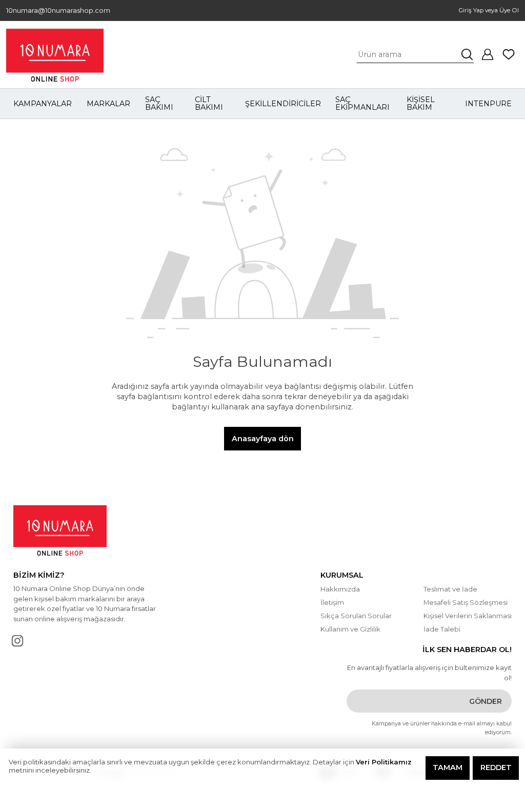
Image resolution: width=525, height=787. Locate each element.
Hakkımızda (340, 589)
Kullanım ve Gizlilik (350, 629)
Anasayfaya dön (263, 438)
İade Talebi (441, 629)
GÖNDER (485, 701)
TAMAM (447, 767)
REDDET (496, 767)
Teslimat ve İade (450, 589)
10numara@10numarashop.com (58, 10)
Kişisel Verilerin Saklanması (467, 616)
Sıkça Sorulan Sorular (356, 616)
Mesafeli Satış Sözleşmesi (465, 602)
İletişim (332, 602)
